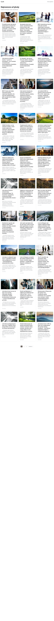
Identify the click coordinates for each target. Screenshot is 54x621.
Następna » (31, 346)
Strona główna (50, 1)
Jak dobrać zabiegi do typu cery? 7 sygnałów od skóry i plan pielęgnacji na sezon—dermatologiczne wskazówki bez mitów (9, 260)
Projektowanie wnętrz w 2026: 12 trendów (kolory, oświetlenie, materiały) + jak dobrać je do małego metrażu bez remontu (26, 128)
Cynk (2, 1)
